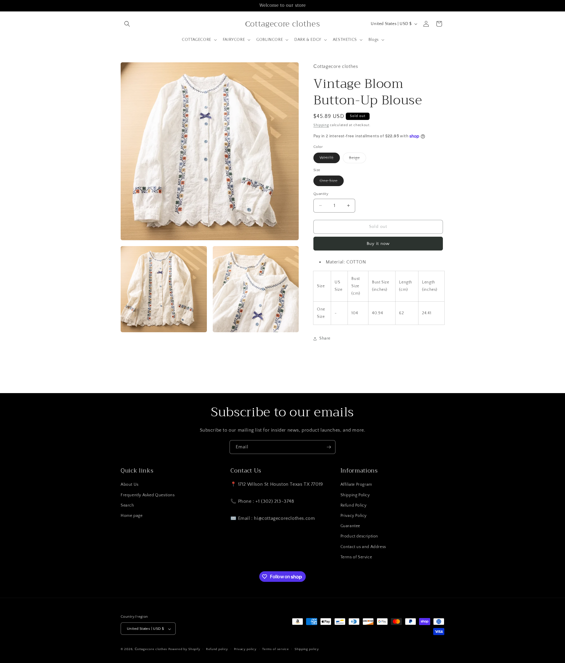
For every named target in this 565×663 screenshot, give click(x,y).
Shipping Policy (355, 495)
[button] (127, 23)
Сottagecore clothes (151, 649)
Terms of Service (356, 557)
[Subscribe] (328, 447)
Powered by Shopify (184, 649)
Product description (359, 536)
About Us (130, 484)
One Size (332, 182)
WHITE (330, 159)
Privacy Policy (353, 515)
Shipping (321, 125)
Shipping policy (307, 649)
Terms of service (275, 649)
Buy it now (378, 243)
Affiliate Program (356, 484)
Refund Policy (353, 505)
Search (127, 505)
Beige (357, 159)
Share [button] (324, 338)
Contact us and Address (363, 547)
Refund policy (217, 649)
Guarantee (350, 526)
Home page (131, 515)
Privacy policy (245, 649)
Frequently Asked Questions (148, 495)
